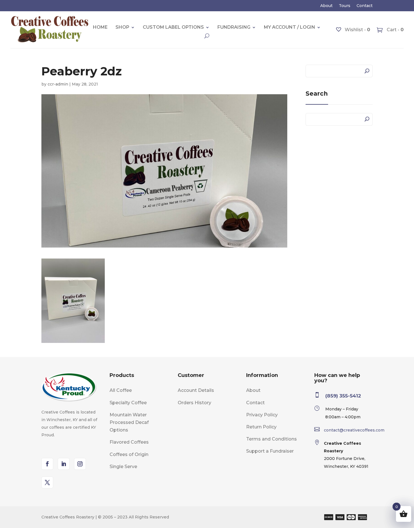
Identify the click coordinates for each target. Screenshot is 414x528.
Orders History (194, 402)
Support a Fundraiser (270, 451)
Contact (365, 6)
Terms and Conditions (271, 439)
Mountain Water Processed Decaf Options (129, 422)
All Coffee (121, 390)
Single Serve (123, 466)
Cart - (395, 29)
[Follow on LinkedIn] (64, 464)
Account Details (196, 390)
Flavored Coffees (129, 442)
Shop (122, 27)
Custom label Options (173, 27)
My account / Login (289, 27)
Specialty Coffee (128, 402)
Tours (344, 6)
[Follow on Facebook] (47, 464)
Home (100, 27)
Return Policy (261, 427)
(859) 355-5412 (343, 396)
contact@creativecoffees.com (354, 430)
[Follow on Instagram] (80, 464)
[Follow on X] (47, 482)
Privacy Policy (262, 414)
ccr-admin (58, 84)
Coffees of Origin (129, 454)
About (326, 6)
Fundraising (233, 27)
